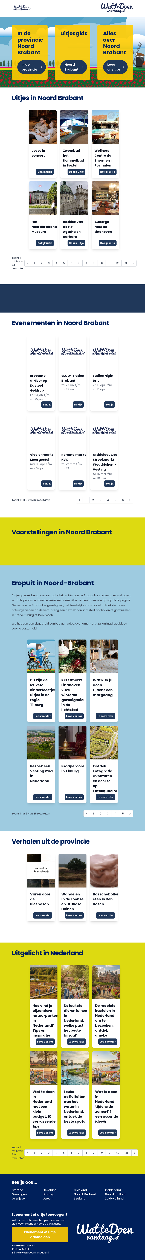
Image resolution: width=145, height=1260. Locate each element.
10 (101, 263)
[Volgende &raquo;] (133, 263)
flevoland (50, 1190)
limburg (48, 1194)
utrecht (48, 1199)
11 (109, 263)
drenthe (17, 1190)
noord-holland (115, 1194)
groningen (19, 1194)
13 (125, 263)
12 (117, 263)
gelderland (113, 1190)
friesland (80, 1190)
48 (127, 1153)
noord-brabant (85, 1194)
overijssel (18, 1199)
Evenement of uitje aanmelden (40, 1234)
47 (117, 1153)
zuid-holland (114, 1199)
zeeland (79, 1199)
